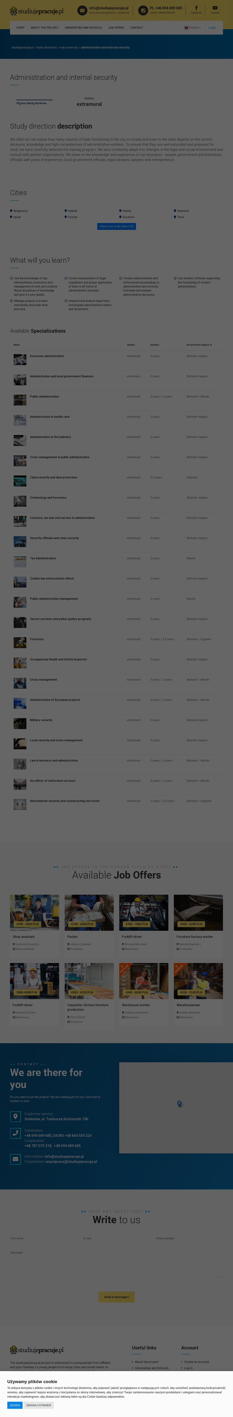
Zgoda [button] (15, 1405)
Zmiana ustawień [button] (38, 1405)
